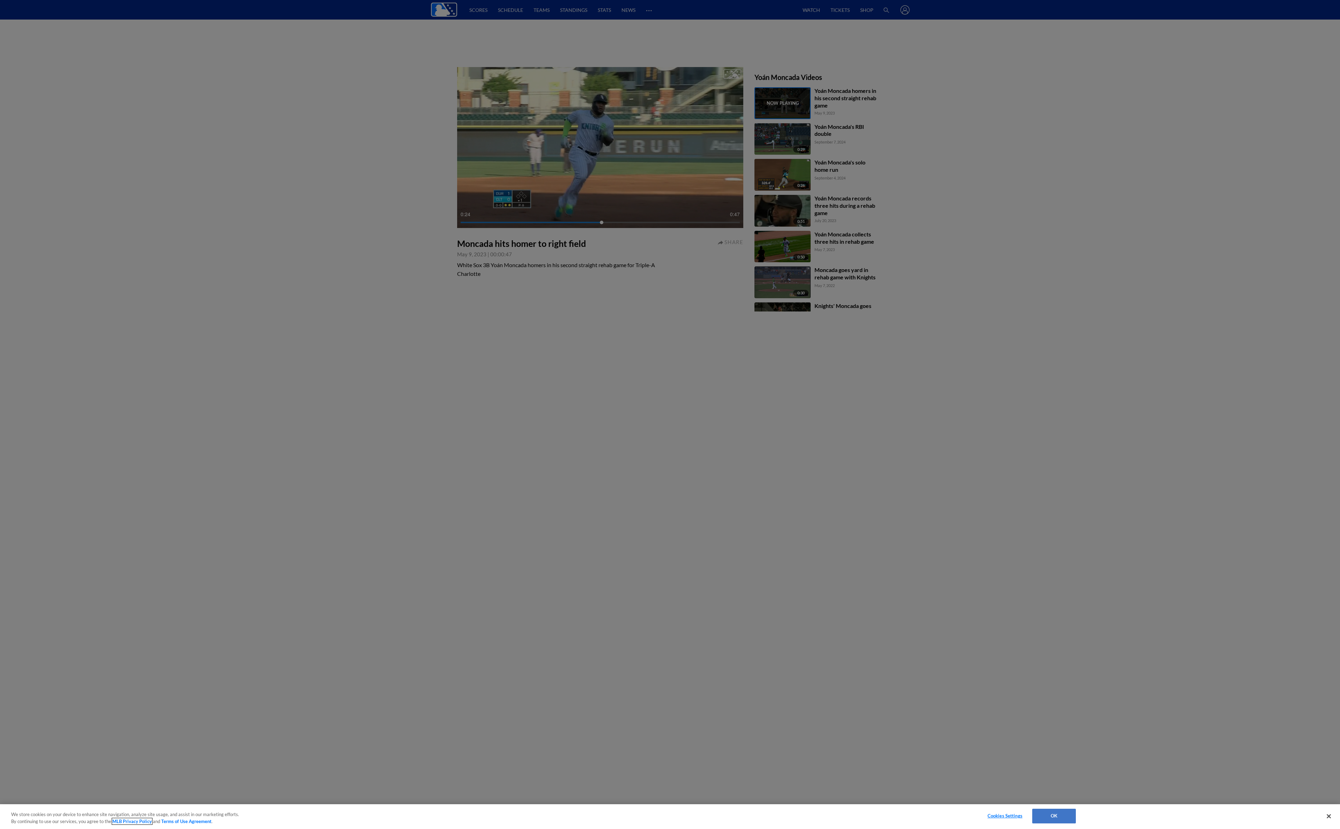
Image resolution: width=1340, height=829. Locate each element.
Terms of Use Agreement (186, 821)
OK (1054, 816)
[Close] (1329, 816)
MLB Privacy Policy (132, 821)
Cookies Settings (1005, 816)
